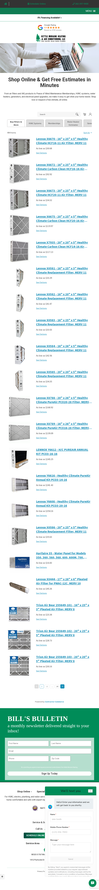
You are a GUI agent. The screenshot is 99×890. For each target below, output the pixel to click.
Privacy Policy (42, 871)
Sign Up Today (49, 773)
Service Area (32, 843)
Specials (41, 791)
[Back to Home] (50, 37)
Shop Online (23, 791)
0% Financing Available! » (50, 17)
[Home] (5, 3)
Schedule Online (35, 835)
